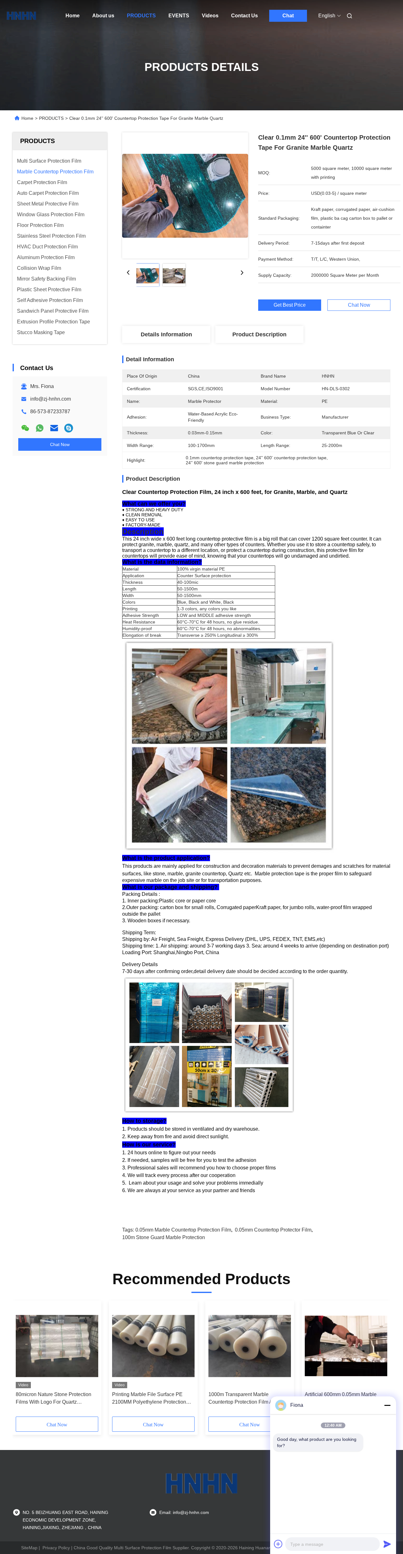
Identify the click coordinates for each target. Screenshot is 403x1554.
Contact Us (244, 15)
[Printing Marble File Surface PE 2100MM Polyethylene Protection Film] (153, 1346)
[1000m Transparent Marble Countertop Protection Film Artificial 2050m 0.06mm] (249, 1346)
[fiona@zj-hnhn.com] (69, 428)
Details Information (166, 334)
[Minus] (387, 1405)
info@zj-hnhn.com (50, 399)
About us (103, 15)
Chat (288, 15)
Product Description (259, 334)
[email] (54, 428)
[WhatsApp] (40, 428)
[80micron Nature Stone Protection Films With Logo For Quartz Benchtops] (57, 1346)
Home (72, 15)
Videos (210, 15)
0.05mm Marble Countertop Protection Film (183, 1229)
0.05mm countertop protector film (273, 1229)
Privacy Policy (56, 1547)
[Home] (21, 15)
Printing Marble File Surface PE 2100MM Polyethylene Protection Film (149, 1399)
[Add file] (278, 1544)
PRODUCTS (141, 15)
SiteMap (29, 1547)
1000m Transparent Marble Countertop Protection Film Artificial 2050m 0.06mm (247, 1399)
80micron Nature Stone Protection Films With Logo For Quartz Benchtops (53, 1399)
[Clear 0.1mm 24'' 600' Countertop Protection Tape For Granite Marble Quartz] (185, 195)
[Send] (387, 1544)
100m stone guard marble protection (163, 1237)
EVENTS (178, 15)
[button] (24, 1360)
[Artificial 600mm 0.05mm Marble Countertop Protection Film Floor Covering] (346, 1346)
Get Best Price (290, 305)
